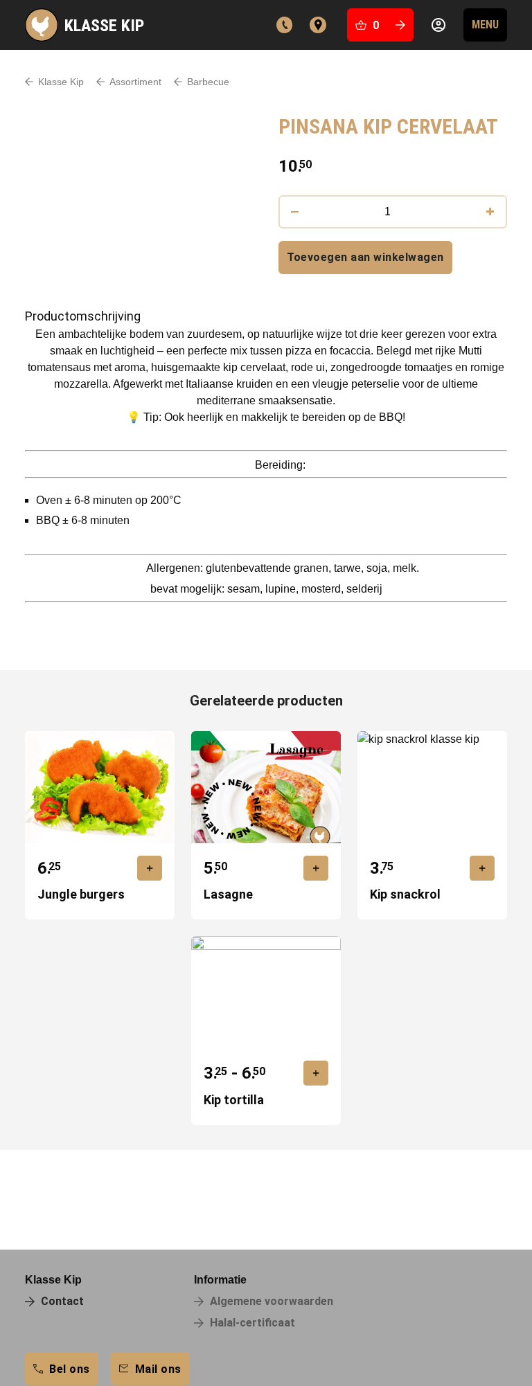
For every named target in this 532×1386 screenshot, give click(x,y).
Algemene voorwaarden (271, 1301)
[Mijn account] (438, 25)
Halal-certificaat (252, 1322)
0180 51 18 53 (284, 25)
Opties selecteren (315, 1073)
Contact (318, 25)
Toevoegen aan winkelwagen (365, 257)
